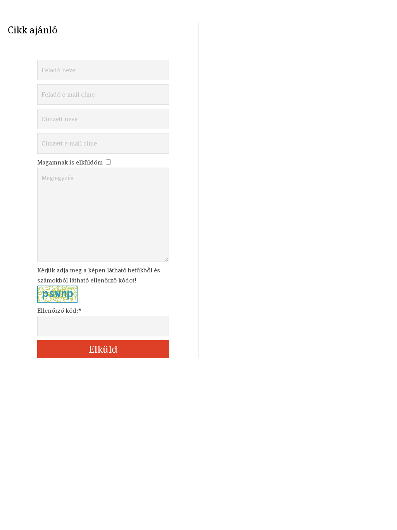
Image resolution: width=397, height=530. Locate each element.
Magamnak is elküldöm (70, 162)
